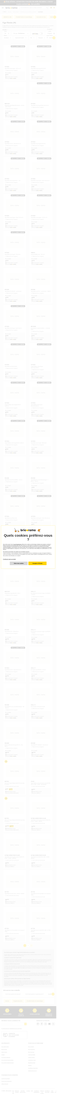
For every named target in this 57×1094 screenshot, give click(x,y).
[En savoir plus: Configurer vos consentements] (19, 563)
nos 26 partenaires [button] (17, 544)
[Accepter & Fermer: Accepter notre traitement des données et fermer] (37, 563)
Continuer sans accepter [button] (9, 558)
